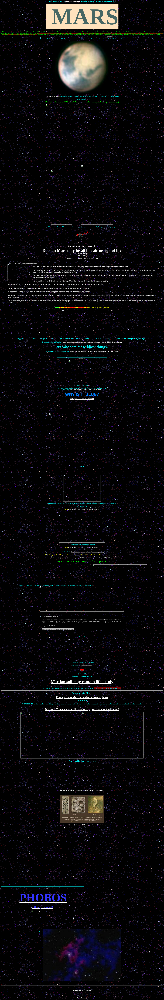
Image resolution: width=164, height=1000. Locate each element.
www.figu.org (110, 36)
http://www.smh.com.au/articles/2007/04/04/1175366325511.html (82, 258)
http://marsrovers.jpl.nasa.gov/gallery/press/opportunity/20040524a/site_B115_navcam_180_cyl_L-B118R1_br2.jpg (82, 557)
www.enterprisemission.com (85, 665)
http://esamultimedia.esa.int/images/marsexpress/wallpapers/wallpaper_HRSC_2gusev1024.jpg (92, 342)
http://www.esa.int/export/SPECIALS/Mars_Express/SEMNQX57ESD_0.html (94, 351)
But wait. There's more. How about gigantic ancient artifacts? (82, 709)
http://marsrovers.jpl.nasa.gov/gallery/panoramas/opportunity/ (87, 552)
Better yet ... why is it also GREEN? (82, 399)
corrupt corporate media (72, 1)
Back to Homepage (82, 998)
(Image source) (82, 358)
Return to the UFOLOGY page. (82, 990)
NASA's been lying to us (52, 96)
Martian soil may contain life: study (82, 681)
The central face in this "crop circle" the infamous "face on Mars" (82, 824)
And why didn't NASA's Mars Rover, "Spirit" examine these (79, 790)
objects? (101, 790)
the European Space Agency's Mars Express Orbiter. (85, 389)
